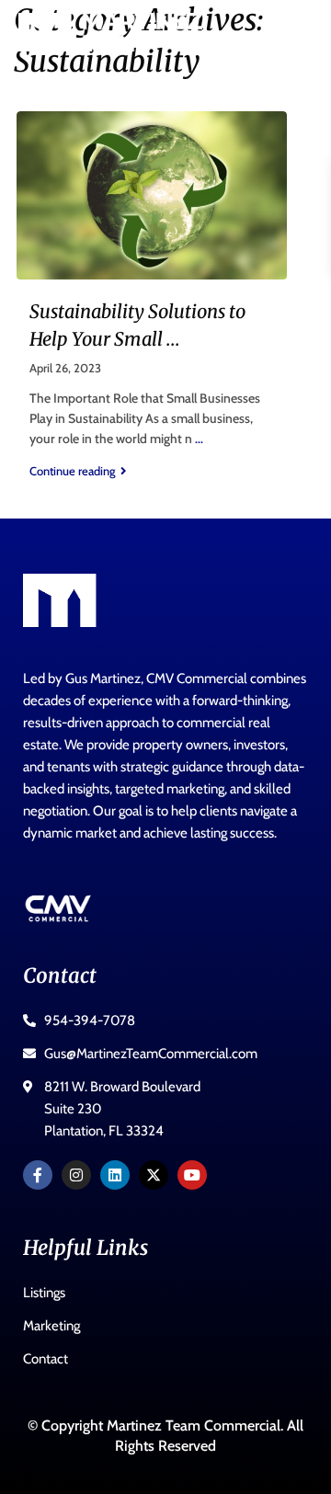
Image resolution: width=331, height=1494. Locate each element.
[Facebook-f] (37, 1175)
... (199, 438)
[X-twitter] (153, 1175)
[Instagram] (76, 1175)
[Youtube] (192, 1175)
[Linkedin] (115, 1175)
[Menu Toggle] (290, 32)
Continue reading (72, 470)
